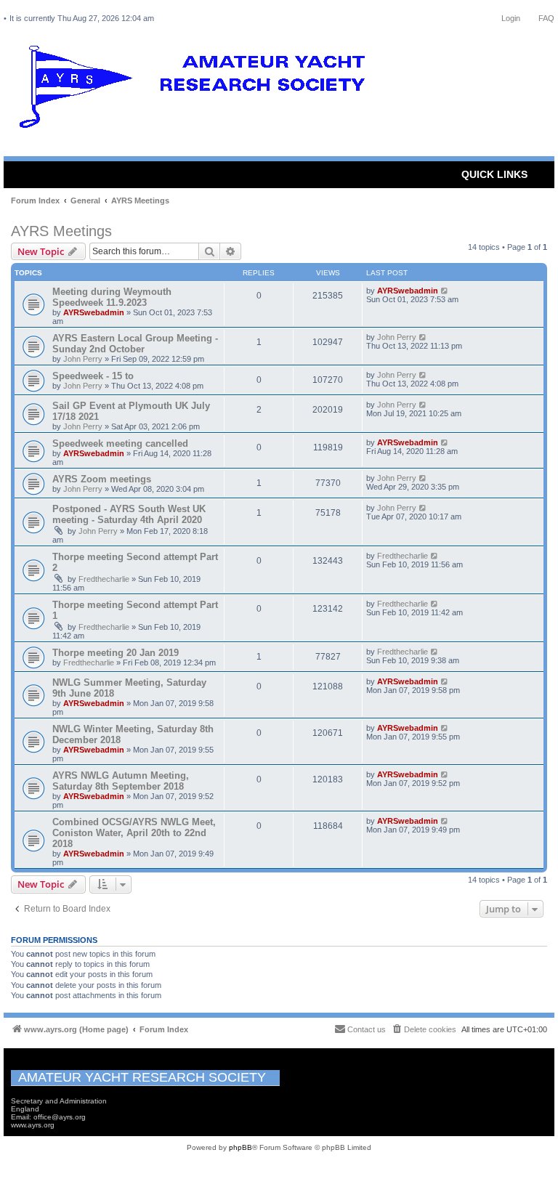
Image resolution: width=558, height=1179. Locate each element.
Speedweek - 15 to (93, 375)
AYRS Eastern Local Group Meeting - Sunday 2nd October (135, 343)
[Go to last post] (445, 290)
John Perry (82, 358)
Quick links (494, 174)
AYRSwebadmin (93, 312)
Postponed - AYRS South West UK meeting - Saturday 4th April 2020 (129, 514)
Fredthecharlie (103, 579)
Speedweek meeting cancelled (120, 443)
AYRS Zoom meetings (101, 479)
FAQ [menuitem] (546, 18)
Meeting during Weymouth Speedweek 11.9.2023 (111, 297)
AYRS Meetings (61, 231)
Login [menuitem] (510, 18)
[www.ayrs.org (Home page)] (197, 90)
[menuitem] (423, 1029)
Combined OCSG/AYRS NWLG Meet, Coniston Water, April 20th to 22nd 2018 (134, 833)
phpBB (240, 1147)
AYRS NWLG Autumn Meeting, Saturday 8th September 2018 (120, 781)
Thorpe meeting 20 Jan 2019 (115, 652)
